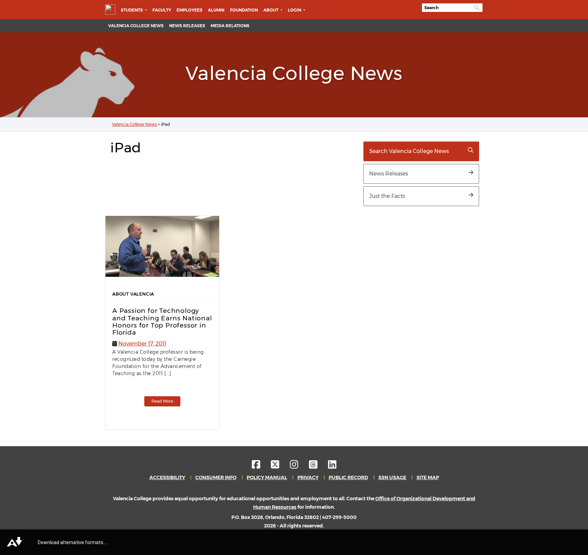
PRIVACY (307, 477)
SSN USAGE (392, 477)
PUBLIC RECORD (348, 477)
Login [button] (295, 10)
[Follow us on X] (280, 466)
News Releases (187, 25)
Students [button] (132, 10)
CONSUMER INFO (215, 477)
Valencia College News (136, 25)
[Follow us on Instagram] (299, 466)
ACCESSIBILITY (167, 477)
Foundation (244, 10)
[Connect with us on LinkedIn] (332, 466)
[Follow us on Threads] (318, 466)
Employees (189, 10)
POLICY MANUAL (267, 477)
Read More (162, 401)
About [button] (271, 10)
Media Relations (230, 25)
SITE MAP (427, 477)
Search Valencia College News (409, 151)
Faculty (161, 10)
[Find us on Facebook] (261, 466)
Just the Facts (387, 196)
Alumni (216, 10)
